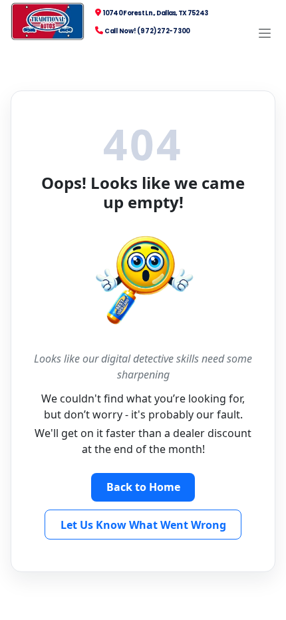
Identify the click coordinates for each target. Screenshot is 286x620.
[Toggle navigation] (265, 33)
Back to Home (143, 487)
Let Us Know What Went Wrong (143, 525)
